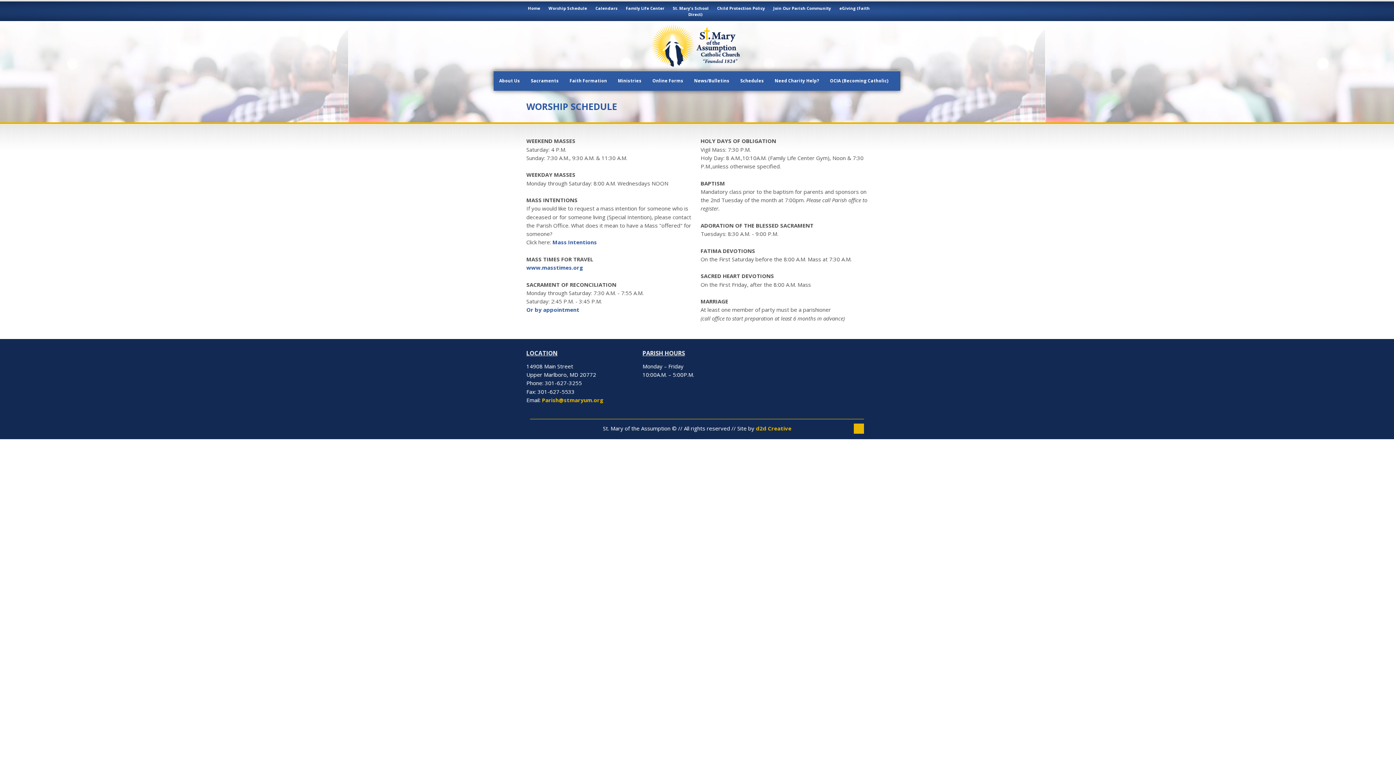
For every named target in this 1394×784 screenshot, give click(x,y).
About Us (509, 81)
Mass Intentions (575, 242)
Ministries (629, 81)
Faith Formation (588, 81)
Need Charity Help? (797, 81)
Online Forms (667, 81)
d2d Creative (773, 428)
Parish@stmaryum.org (572, 400)
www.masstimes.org (554, 267)
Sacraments (545, 81)
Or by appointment (552, 309)
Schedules (752, 81)
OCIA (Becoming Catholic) (859, 81)
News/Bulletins (711, 81)
